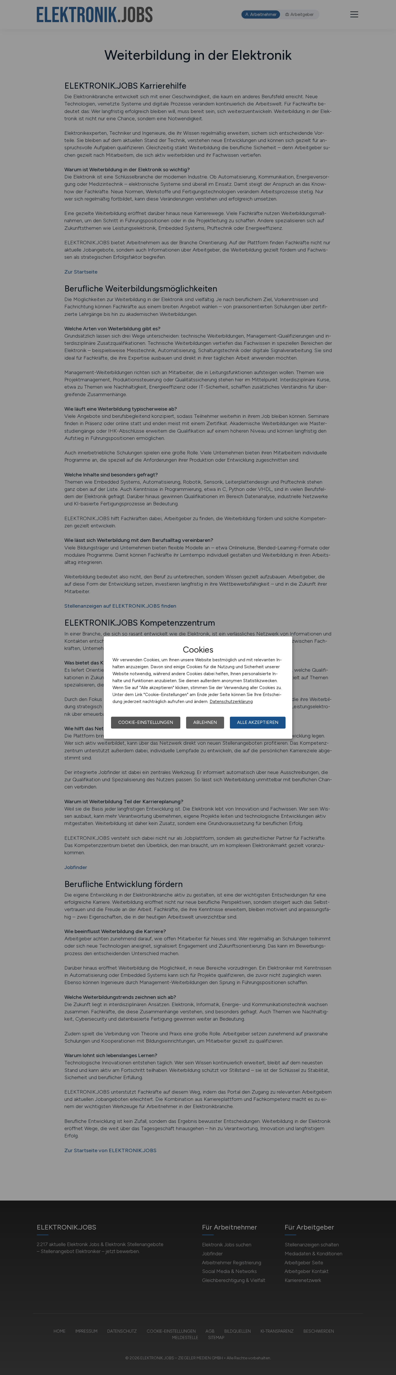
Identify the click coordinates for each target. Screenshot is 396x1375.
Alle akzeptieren (257, 722)
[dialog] (198, 687)
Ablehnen (205, 722)
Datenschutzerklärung (231, 701)
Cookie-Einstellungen (145, 722)
